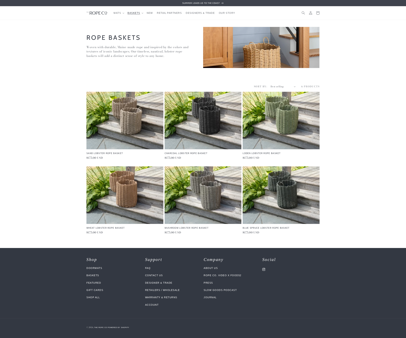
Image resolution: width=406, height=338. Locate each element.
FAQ (148, 268)
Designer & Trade (158, 282)
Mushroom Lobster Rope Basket (187, 228)
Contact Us (154, 275)
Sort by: (260, 86)
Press (208, 282)
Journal (210, 297)
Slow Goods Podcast (220, 290)
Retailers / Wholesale (162, 290)
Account (152, 304)
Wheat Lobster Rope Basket (105, 228)
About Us (211, 268)
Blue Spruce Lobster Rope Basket (266, 228)
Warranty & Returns (161, 297)
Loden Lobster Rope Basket (262, 153)
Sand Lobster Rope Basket (104, 153)
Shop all (93, 297)
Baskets (92, 275)
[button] (119, 13)
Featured (93, 282)
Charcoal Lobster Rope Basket (186, 153)
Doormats (94, 268)
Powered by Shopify (118, 327)
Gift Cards (94, 290)
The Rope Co (100, 327)
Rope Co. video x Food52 (222, 275)
